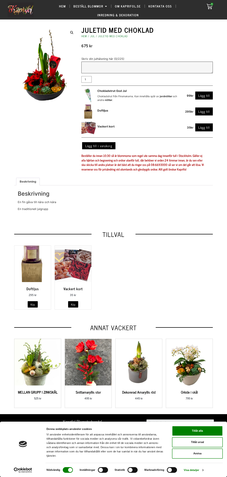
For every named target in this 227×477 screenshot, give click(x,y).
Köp (33, 304)
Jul (92, 36)
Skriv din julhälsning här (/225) (102, 58)
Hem (62, 6)
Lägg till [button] (204, 95)
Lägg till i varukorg (98, 145)
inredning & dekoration (118, 15)
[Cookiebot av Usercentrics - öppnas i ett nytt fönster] (22, 470)
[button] (72, 32)
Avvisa (197, 453)
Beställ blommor (88, 6)
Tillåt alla (197, 430)
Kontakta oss (160, 6)
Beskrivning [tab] (28, 181)
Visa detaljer (191, 470)
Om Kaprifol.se (128, 6)
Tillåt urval (197, 442)
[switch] (103, 470)
